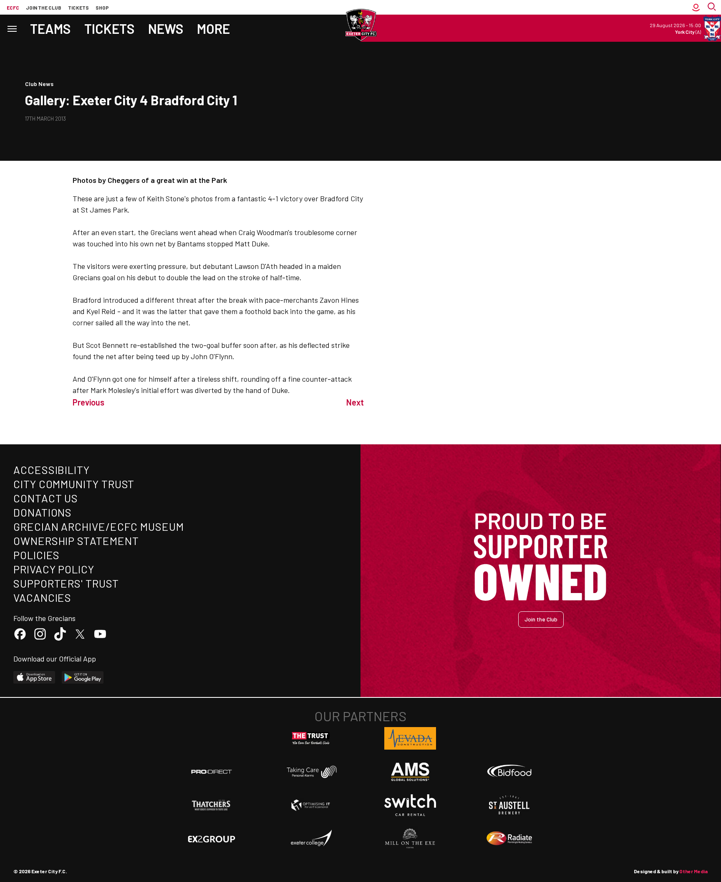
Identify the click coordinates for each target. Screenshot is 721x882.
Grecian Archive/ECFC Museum (98, 526)
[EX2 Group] (211, 838)
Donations (42, 512)
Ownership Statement (76, 540)
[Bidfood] (509, 771)
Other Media (693, 871)
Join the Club (540, 619)
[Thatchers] (211, 805)
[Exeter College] (311, 838)
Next (355, 402)
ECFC (13, 7)
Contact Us (45, 498)
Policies (36, 554)
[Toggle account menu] (696, 7)
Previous (88, 402)
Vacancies (42, 597)
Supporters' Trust (66, 583)
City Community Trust (73, 483)
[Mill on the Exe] (410, 838)
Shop (102, 7)
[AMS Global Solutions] (410, 772)
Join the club (43, 7)
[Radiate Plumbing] (509, 838)
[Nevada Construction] (410, 738)
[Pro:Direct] (211, 771)
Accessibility (51, 469)
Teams (50, 28)
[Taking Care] (311, 771)
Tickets (78, 7)
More (213, 28)
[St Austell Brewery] (509, 805)
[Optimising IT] (311, 805)
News (166, 28)
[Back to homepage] (360, 25)
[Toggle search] (712, 7)
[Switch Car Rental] (410, 805)
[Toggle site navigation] (11, 28)
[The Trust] (311, 738)
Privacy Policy (53, 569)
